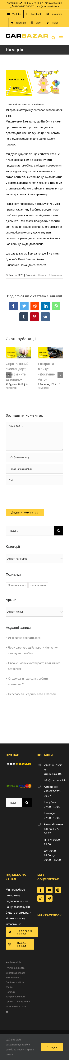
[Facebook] (40, 890)
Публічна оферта (15, 968)
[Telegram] (49, 898)
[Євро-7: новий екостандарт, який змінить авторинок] (18, 348)
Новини (42, 275)
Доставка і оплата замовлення (15, 975)
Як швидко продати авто (24, 637)
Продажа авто (16, 585)
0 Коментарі (55, 275)
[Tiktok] (40, 898)
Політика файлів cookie (15, 984)
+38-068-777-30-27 (23, 6)
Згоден (52, 1047)
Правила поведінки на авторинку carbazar (18, 1004)
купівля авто (38, 585)
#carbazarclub (13, 962)
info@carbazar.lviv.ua (48, 6)
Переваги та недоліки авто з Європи (32, 694)
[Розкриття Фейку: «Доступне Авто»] (50, 348)
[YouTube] (49, 890)
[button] (9, 375)
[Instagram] (58, 890)
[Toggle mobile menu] (61, 38)
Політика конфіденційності (15, 994)
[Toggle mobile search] (53, 38)
